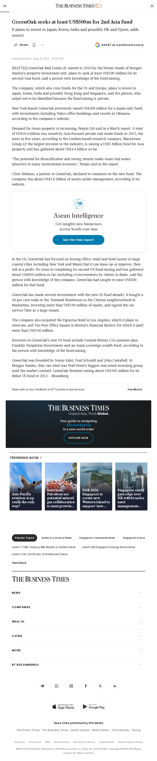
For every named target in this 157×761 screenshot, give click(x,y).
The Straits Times (28, 730)
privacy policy (61, 742)
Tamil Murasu (120, 730)
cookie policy (106, 742)
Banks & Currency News (57, 537)
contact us (35, 742)
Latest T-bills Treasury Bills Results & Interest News (44, 547)
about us (19, 742)
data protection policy (130, 742)
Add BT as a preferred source (122, 45)
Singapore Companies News (97, 537)
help (47, 742)
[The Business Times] (75, 6)
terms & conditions (84, 742)
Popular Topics (24, 537)
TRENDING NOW (24, 457)
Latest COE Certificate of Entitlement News (39, 554)
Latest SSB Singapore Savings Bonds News (108, 547)
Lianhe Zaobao (80, 730)
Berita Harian (100, 730)
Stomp (136, 730)
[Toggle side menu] (5, 6)
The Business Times (55, 730)
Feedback (135, 389)
